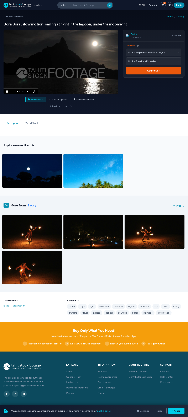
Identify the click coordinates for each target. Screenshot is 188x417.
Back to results (16, 16)
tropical (109, 312)
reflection (144, 306)
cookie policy (104, 410)
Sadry (134, 34)
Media (37, 5)
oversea (96, 312)
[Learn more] (138, 46)
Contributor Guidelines (140, 376)
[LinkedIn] (24, 394)
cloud (165, 306)
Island (6, 305)
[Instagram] (15, 394)
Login (179, 5)
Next (67, 106)
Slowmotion (19, 305)
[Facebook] (7, 394)
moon (72, 306)
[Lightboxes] (170, 5)
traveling (73, 312)
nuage (135, 312)
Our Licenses (104, 382)
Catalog (180, 16)
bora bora (118, 306)
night (82, 306)
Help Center (166, 376)
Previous (56, 106)
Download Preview (85, 99)
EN (143, 5)
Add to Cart (153, 70)
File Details (36, 99)
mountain (104, 306)
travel (85, 312)
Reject (160, 411)
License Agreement (108, 376)
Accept (178, 411)
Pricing (101, 392)
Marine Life (72, 382)
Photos (70, 392)
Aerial (69, 371)
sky (156, 306)
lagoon (131, 306)
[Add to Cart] (6, 184)
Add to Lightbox (59, 99)
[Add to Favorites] (12, 184)
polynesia (122, 312)
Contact (153, 5)
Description (12, 123)
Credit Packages (106, 387)
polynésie (148, 312)
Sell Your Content (138, 371)
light (92, 306)
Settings (144, 411)
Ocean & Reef (73, 376)
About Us (102, 371)
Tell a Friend (31, 123)
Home (170, 16)
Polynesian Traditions (77, 387)
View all (177, 205)
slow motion (163, 312)
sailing (176, 306)
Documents (166, 382)
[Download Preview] (17, 184)
